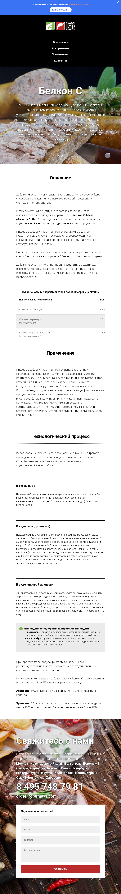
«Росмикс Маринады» (79, 4)
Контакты (60, 60)
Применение (60, 54)
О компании (60, 42)
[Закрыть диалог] (118, 2)
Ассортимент (60, 48)
